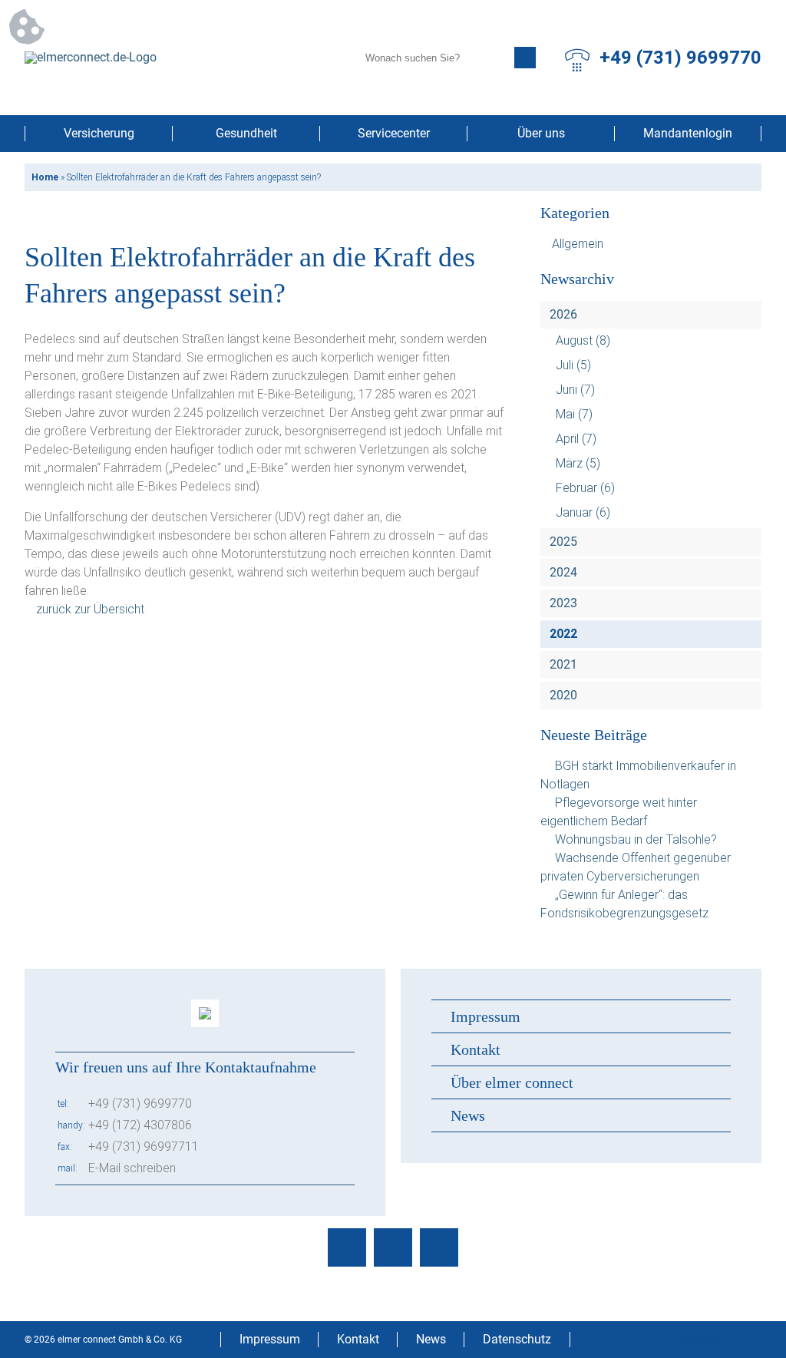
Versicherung (99, 133)
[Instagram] (393, 1247)
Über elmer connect (512, 1082)
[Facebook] (347, 1247)
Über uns (541, 133)
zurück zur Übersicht (90, 609)
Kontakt (475, 1049)
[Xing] (439, 1247)
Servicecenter (394, 133)
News (468, 1115)
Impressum (485, 1016)
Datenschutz (517, 1339)
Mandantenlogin (687, 133)
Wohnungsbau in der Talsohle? (636, 839)
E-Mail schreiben (132, 1168)
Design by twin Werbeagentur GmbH (686, 1339)
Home (44, 177)
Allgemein (577, 243)
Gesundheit (246, 133)
